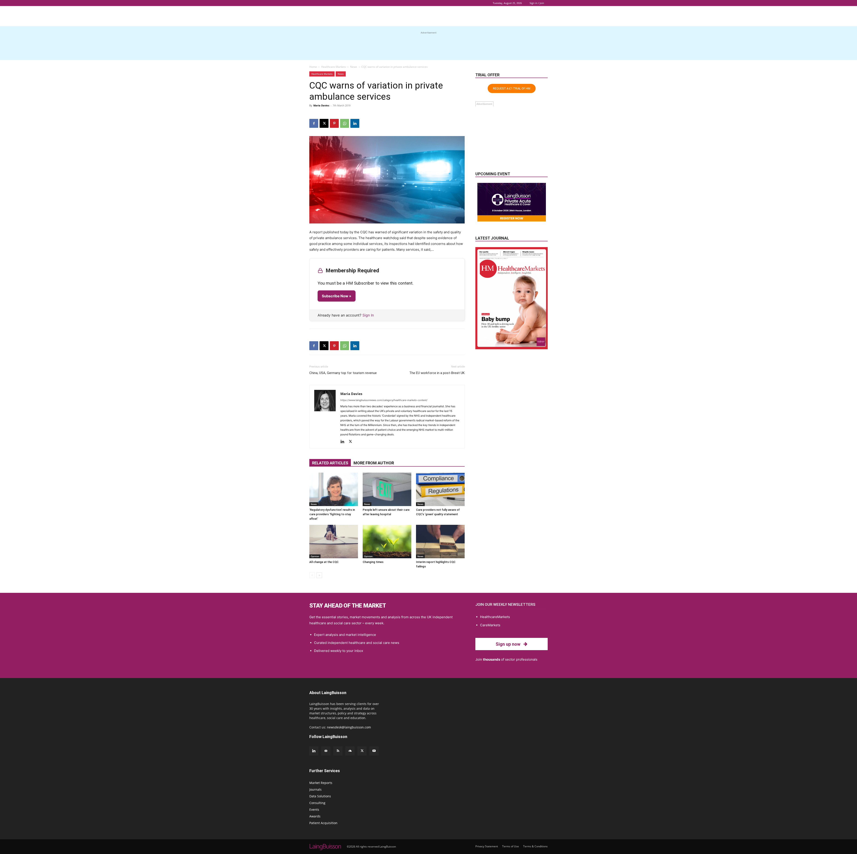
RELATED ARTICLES (330, 463)
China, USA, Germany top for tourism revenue (343, 373)
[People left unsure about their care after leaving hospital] (387, 489)
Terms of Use (510, 846)
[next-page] (319, 575)
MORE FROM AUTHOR (374, 463)
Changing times (373, 562)
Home (313, 67)
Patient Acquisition (323, 823)
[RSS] (337, 750)
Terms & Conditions (535, 846)
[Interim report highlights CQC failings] (440, 541)
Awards (314, 816)
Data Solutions (320, 796)
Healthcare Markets (333, 67)
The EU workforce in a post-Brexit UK (437, 373)
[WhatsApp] (344, 123)
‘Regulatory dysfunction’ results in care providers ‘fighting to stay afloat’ (332, 514)
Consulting (317, 803)
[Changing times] (387, 541)
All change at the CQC (324, 562)
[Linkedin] (354, 123)
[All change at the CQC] (333, 541)
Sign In (368, 315)
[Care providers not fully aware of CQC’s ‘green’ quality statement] (440, 489)
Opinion (315, 556)
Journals (315, 789)
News (353, 67)
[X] (324, 123)
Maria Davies (321, 105)
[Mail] (325, 750)
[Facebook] (313, 123)
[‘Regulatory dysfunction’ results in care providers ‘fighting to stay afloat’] (333, 489)
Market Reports (320, 783)
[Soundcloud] (349, 750)
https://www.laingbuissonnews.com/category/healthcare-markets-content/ (383, 400)
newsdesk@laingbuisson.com (349, 727)
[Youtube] (374, 750)
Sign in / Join (537, 3)
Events (314, 809)
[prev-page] (312, 575)
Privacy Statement (486, 846)
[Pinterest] (334, 123)
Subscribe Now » (336, 296)
